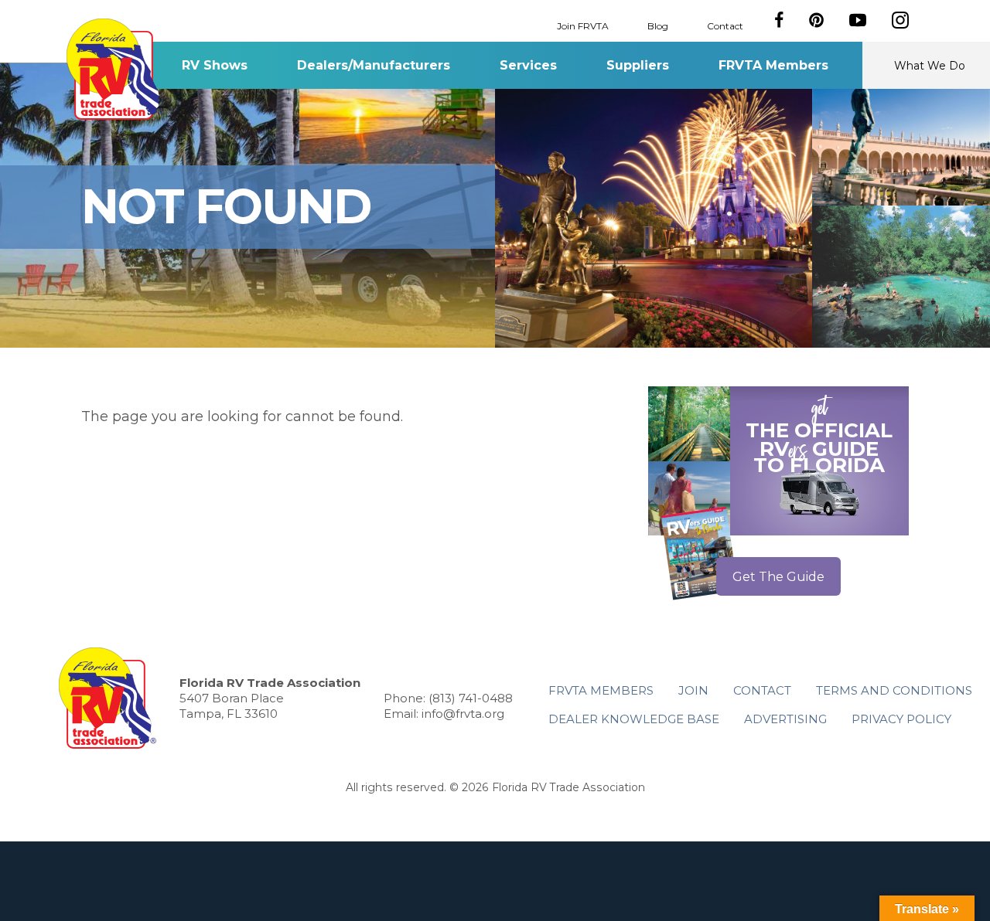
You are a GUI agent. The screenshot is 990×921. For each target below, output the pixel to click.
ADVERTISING (785, 719)
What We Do (929, 66)
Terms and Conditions (894, 690)
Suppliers (637, 65)
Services (528, 65)
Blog (657, 25)
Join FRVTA (583, 25)
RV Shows (215, 65)
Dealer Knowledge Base (633, 719)
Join (693, 690)
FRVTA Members (773, 65)
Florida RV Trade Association (115, 69)
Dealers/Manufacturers (373, 65)
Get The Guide (778, 576)
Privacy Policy (901, 719)
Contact (725, 25)
